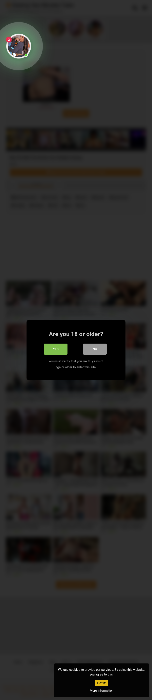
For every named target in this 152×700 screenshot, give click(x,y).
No (95, 349)
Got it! (101, 683)
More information (101, 690)
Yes (56, 349)
